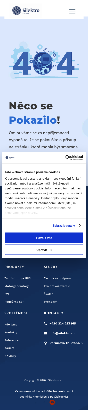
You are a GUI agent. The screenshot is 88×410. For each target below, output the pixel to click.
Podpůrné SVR (15, 301)
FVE (7, 294)
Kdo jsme (11, 324)
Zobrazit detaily (64, 225)
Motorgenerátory (17, 286)
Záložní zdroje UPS (18, 278)
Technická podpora (57, 278)
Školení (49, 294)
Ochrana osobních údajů (30, 391)
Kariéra (10, 348)
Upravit (41, 249)
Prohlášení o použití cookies (51, 396)
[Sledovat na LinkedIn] (35, 402)
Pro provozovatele (57, 286)
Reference (12, 340)
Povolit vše (44, 238)
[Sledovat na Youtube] (52, 402)
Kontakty (11, 332)
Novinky (10, 356)
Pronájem (51, 301)
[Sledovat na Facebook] (44, 402)
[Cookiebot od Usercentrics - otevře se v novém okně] (65, 157)
